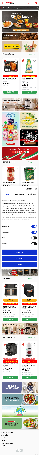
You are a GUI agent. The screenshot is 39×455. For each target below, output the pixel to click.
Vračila (3, 446)
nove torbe (4, 435)
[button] (10, 3)
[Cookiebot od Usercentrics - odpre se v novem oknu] (24, 189)
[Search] (28, 3)
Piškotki (3, 438)
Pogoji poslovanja (7, 432)
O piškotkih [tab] (32, 194)
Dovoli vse (19, 252)
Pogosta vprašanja (7, 443)
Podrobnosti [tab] (19, 194)
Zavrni (19, 264)
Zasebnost (4, 440)
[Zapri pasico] (36, 189)
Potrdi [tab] (7, 194)
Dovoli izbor (20, 258)
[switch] (34, 232)
